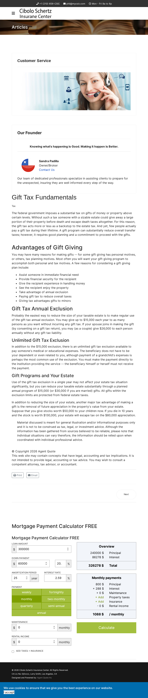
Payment (17, 587)
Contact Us (47, 170)
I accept (9, 692)
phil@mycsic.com (75, 3)
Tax (14, 206)
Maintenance (20, 622)
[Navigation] (13, 13)
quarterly (26, 606)
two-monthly (56, 599)
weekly (26, 592)
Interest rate (52, 572)
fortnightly (56, 592)
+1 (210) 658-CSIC (49, 3)
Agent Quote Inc (44, 678)
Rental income (20, 636)
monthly (26, 599)
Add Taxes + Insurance (29, 650)
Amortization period (24, 572)
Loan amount (20, 543)
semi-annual (56, 606)
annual (41, 612)
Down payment (20, 558)
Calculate (107, 627)
